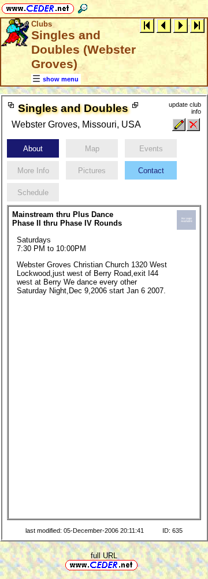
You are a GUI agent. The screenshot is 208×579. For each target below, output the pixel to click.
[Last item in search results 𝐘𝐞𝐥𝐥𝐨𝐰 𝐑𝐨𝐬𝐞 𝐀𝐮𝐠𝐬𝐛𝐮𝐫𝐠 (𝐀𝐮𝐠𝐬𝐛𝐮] (197, 25)
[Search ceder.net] (82, 6)
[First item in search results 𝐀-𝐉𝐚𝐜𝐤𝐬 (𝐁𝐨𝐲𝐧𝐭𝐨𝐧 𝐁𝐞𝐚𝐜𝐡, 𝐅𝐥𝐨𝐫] (147, 25)
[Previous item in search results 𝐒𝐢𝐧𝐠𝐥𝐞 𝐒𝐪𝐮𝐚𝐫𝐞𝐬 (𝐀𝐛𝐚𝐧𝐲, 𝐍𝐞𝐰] (164, 25)
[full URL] (142, 564)
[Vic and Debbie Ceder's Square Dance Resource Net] (38, 6)
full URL (104, 555)
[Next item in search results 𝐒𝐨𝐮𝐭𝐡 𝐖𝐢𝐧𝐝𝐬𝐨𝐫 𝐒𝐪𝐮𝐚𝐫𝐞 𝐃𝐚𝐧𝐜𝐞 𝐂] (180, 25)
